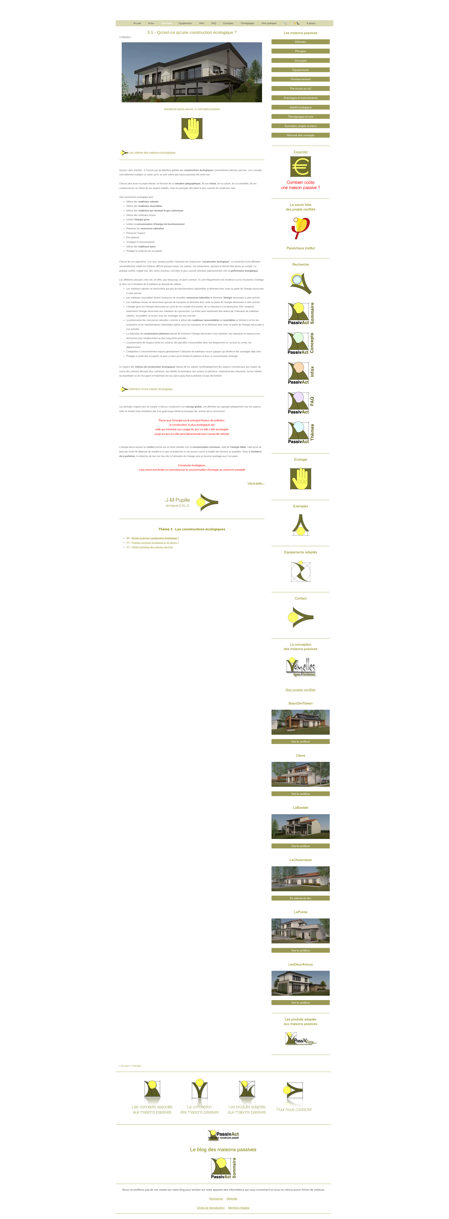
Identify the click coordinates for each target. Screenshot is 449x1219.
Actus (151, 23)
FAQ (214, 23)
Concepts (166, 23)
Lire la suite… (256, 483)
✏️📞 (296, 23)
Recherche (216, 1199)
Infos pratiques (269, 23)
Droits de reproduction (211, 1208)
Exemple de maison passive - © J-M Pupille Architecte (192, 109)
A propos (311, 23)
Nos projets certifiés (301, 689)
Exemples (228, 23)
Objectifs (231, 1199)
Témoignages (247, 23)
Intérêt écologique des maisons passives (152, 547)
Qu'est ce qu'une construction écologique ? (155, 538)
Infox (201, 23)
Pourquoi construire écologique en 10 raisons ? (155, 542)
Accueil (137, 23)
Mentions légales (238, 1208)
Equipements (185, 23)
